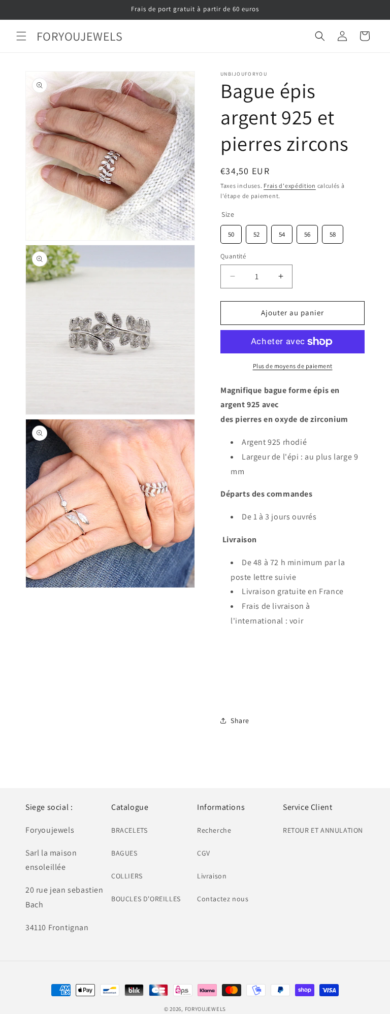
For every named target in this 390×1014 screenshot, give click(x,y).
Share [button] (240, 720)
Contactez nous (222, 898)
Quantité (233, 256)
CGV (203, 853)
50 (231, 232)
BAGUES (124, 853)
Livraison (211, 875)
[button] (21, 36)
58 (332, 232)
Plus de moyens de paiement (293, 366)
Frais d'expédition (290, 185)
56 (307, 232)
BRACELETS (129, 830)
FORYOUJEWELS (205, 1008)
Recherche (214, 830)
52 (256, 232)
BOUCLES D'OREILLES (146, 898)
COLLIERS (127, 875)
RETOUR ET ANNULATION (323, 830)
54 (281, 232)
